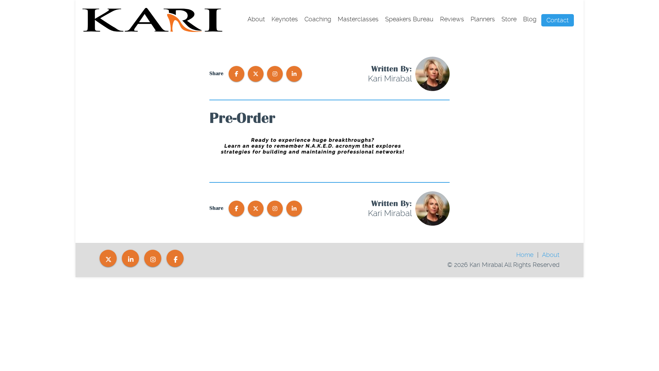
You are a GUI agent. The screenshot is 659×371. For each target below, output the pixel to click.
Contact (557, 20)
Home (524, 254)
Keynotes (284, 19)
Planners (483, 19)
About (256, 19)
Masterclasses (358, 19)
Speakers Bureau (409, 19)
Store (509, 19)
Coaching (317, 19)
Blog (529, 19)
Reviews (452, 19)
